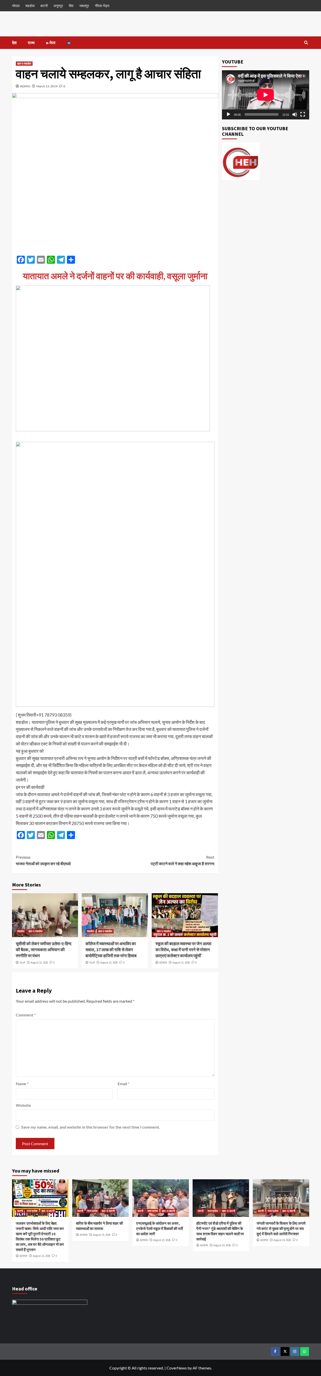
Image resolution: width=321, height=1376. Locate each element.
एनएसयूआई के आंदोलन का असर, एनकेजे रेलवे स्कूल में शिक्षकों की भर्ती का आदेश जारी (159, 1228)
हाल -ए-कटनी (48, 1211)
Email (123, 1083)
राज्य (31, 42)
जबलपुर (84, 6)
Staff (22, 962)
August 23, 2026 (41, 1256)
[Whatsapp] (304, 1351)
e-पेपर (50, 42)
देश (14, 42)
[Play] (228, 114)
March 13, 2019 (46, 86)
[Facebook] (275, 1351)
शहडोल (30, 6)
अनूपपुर (58, 6)
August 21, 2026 (181, 962)
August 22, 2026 (39, 962)
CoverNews (177, 1367)
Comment (26, 1014)
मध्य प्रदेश (32, 1211)
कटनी (44, 6)
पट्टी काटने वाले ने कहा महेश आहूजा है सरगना (182, 860)
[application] (265, 94)
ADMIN (25, 86)
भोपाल (16, 6)
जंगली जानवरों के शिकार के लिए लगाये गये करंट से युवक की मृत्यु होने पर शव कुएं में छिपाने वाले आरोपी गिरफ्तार (281, 1228)
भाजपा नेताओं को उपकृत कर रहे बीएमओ (43, 860)
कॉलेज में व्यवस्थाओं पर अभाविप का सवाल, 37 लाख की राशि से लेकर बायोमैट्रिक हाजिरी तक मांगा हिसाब (111, 949)
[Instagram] (294, 1351)
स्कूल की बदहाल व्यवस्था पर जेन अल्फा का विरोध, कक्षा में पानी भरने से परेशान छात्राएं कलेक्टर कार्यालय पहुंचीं (183, 949)
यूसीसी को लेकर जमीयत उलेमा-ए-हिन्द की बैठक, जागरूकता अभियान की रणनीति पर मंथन (43, 949)
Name (22, 1083)
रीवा (71, 6)
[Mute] (294, 114)
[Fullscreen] (302, 114)
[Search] (306, 42)
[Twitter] (285, 1351)
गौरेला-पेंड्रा (102, 6)
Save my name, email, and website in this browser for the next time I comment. (90, 1127)
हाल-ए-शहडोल (24, 63)
